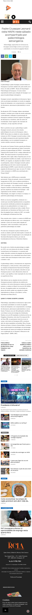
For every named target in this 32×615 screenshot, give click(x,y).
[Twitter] (10, 56)
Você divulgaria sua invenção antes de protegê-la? (19, 415)
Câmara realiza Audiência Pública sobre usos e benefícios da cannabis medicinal (25, 346)
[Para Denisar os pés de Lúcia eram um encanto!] (5, 471)
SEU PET (4, 478)
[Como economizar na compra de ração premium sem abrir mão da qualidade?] (16, 489)
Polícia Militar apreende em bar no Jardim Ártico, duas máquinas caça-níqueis (7, 346)
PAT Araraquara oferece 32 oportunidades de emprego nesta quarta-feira (14, 530)
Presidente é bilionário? (10, 405)
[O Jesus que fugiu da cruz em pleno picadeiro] (5, 463)
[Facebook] (2, 56)
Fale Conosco (25, 552)
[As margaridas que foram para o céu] (5, 446)
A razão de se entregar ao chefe (20, 452)
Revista (19, 552)
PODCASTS (4, 432)
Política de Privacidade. (15, 606)
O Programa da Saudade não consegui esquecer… (19, 436)
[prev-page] (15, 375)
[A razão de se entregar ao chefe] (5, 455)
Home (12, 25)
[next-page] (17, 375)
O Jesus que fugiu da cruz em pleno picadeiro (19, 461)
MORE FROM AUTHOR (22, 355)
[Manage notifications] (28, 611)
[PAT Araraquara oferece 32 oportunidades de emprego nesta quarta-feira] (16, 519)
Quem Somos (7, 552)
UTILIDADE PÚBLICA (7, 508)
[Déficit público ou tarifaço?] (5, 425)
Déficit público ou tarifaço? (19, 423)
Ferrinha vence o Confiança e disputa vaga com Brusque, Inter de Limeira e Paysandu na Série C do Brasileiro (5, 368)
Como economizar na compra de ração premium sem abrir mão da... (15, 500)
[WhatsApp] (6, 56)
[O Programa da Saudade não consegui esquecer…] (5, 438)
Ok (5, 610)
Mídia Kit (13, 552)
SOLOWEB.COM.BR (22, 564)
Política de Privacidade (16, 577)
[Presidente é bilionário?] (16, 393)
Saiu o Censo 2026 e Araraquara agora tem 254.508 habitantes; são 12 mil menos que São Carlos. (26, 368)
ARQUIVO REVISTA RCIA (9, 587)
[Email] (14, 56)
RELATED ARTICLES (9, 355)
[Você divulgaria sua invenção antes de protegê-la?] (5, 417)
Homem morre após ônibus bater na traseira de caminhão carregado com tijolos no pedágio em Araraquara (15, 369)
